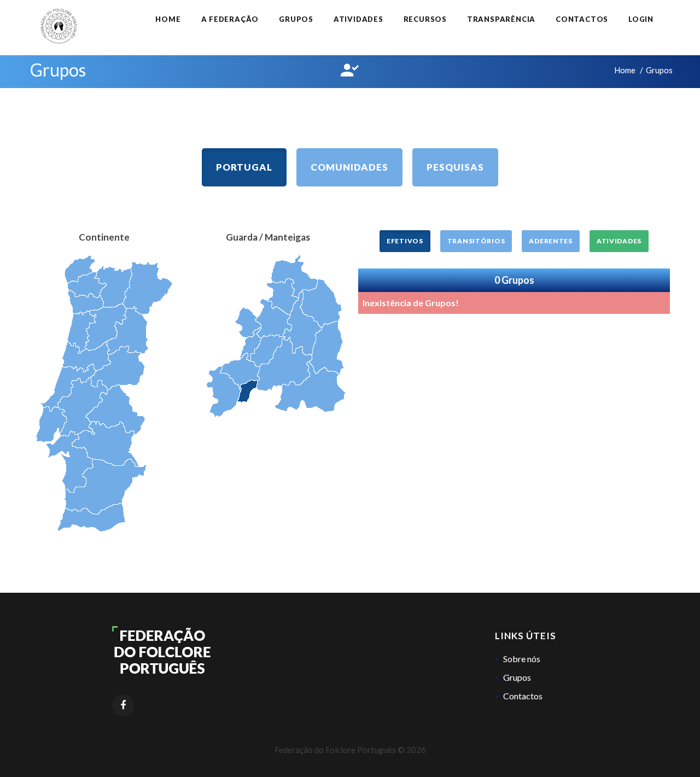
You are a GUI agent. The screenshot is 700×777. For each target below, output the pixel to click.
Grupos (296, 19)
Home (167, 19)
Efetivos (405, 241)
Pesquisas (455, 167)
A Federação (230, 19)
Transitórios (476, 241)
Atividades (358, 19)
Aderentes (550, 241)
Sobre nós (521, 658)
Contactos (582, 19)
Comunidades (349, 167)
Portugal (244, 167)
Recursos (425, 19)
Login (641, 19)
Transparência (501, 19)
